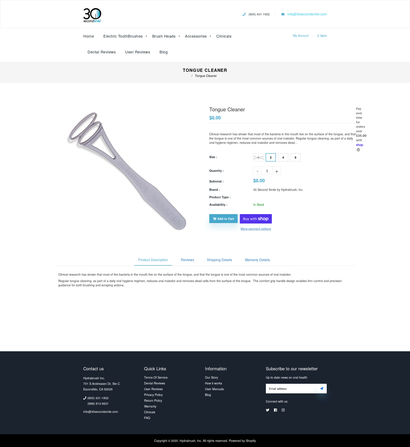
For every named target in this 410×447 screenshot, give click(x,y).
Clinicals (149, 412)
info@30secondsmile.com (307, 14)
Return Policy (153, 400)
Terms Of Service (156, 377)
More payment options (256, 228)
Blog (164, 51)
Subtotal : (216, 181)
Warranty (150, 406)
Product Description (153, 259)
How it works (213, 383)
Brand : (214, 189)
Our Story (211, 377)
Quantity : (216, 170)
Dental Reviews (154, 383)
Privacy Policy (153, 395)
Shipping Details (219, 259)
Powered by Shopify (242, 440)
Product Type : (220, 197)
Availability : (218, 204)
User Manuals (214, 389)
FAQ (147, 418)
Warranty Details (257, 259)
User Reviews (137, 51)
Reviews (187, 259)
